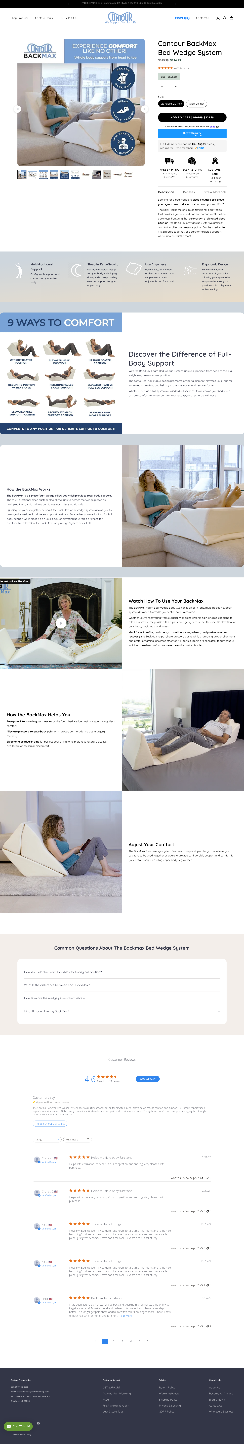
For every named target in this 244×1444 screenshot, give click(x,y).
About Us (214, 1387)
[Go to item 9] (107, 174)
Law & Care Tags (113, 1411)
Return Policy (167, 1387)
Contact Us (202, 18)
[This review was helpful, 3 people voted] (202, 1326)
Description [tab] (166, 192)
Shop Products (20, 18)
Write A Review (147, 1078)
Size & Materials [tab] (215, 192)
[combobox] (47, 1139)
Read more (126, 1315)
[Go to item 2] (32, 174)
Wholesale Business (221, 1411)
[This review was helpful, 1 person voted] (202, 1285)
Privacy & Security (170, 1405)
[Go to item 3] (43, 174)
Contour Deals (44, 18)
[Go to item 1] (22, 174)
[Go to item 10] (117, 174)
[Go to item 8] (96, 174)
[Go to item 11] (128, 174)
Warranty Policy (169, 1393)
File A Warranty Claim (116, 1405)
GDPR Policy (166, 1411)
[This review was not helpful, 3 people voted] (207, 1178)
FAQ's (106, 1399)
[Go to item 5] (64, 174)
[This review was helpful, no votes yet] (202, 1178)
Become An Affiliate (221, 1393)
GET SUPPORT (112, 1387)
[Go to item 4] (54, 174)
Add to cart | (194, 117)
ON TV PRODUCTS (70, 18)
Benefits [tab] (189, 192)
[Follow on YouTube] (38, 1423)
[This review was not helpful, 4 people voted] (207, 1326)
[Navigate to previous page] (96, 1340)
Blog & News (217, 1399)
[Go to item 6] (75, 174)
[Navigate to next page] (148, 1340)
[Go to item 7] (85, 174)
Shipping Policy (168, 1399)
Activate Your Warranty (117, 1393)
